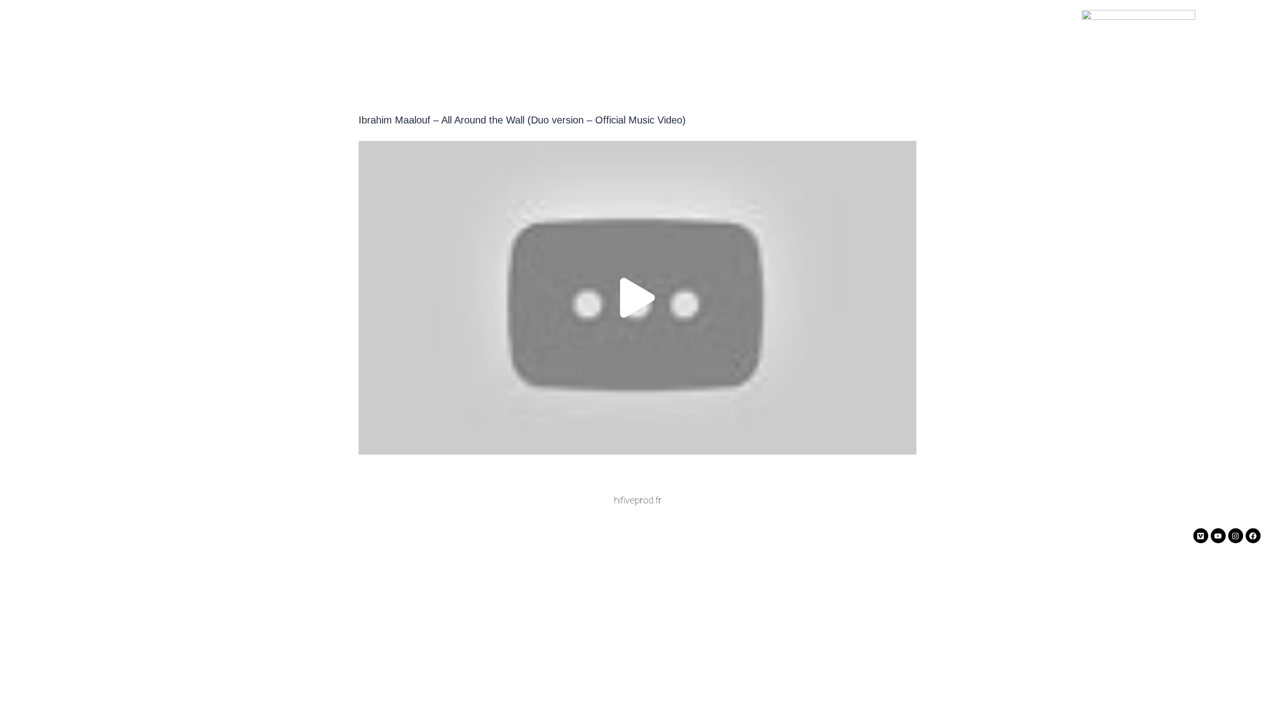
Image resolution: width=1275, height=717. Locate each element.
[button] (637, 298)
